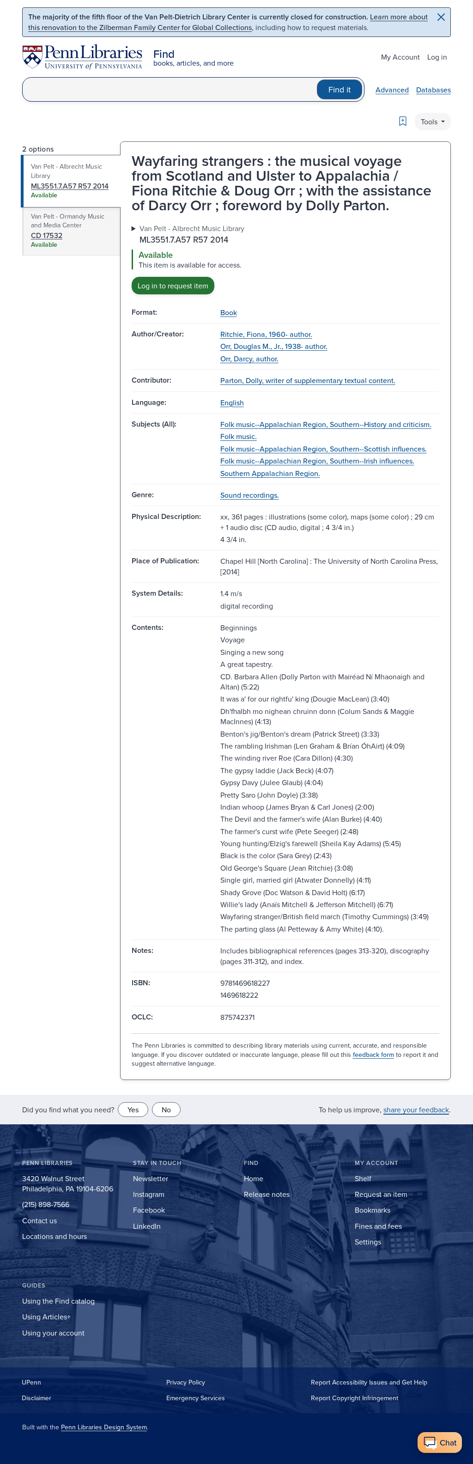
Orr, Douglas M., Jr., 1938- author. (273, 346)
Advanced (392, 90)
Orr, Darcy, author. (249, 359)
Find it (339, 89)
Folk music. (238, 436)
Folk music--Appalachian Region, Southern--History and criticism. (325, 424)
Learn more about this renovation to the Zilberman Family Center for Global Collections (228, 22)
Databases (433, 90)
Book (228, 312)
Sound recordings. (249, 495)
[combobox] (170, 89)
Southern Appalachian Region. (270, 473)
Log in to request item (173, 286)
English (232, 402)
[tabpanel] (285, 258)
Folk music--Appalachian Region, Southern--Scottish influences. (323, 449)
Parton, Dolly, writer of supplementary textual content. (307, 380)
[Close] (441, 17)
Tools (430, 121)
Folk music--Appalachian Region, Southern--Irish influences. (317, 461)
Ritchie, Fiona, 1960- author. (266, 334)
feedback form (373, 1054)
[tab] (71, 181)
